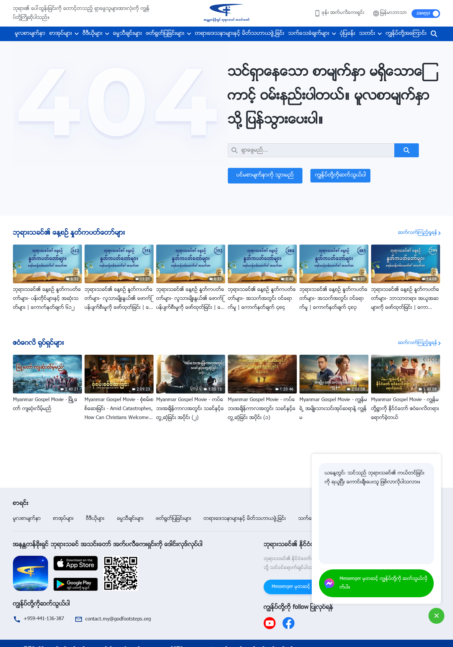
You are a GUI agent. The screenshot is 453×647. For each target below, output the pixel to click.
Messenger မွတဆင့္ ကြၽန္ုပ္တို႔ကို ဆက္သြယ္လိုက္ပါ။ (383, 583)
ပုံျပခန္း (347, 33)
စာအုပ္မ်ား (60, 33)
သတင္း (367, 33)
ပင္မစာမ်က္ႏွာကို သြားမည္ (265, 175)
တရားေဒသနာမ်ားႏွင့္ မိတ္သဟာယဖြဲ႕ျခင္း (239, 33)
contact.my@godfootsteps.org (118, 619)
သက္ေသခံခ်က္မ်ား (308, 33)
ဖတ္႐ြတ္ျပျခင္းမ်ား (165, 33)
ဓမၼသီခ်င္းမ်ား (127, 33)
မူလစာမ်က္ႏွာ (30, 33)
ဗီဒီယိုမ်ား (92, 33)
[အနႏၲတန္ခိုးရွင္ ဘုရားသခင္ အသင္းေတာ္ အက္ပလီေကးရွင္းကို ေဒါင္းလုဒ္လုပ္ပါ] (30, 573)
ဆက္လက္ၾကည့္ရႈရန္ (417, 233)
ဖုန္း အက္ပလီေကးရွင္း (343, 13)
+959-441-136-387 (44, 618)
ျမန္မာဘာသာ (393, 13)
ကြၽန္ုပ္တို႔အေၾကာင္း (406, 33)
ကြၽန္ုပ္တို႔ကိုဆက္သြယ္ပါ (340, 175)
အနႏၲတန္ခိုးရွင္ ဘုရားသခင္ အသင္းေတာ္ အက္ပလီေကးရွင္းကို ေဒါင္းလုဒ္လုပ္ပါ (108, 544)
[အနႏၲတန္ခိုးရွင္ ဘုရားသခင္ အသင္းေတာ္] (226, 13)
